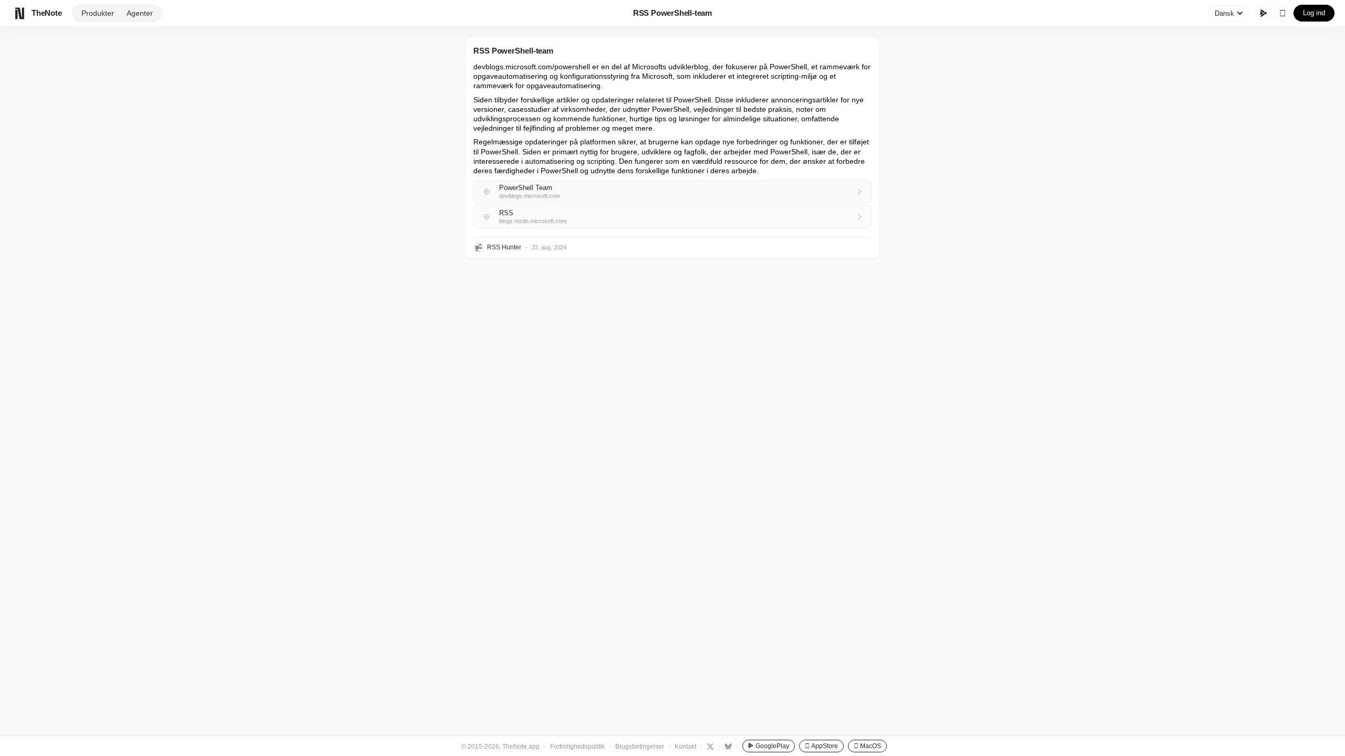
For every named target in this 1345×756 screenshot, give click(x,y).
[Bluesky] (727, 746)
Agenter (140, 13)
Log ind (1314, 13)
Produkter (97, 13)
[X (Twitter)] (709, 746)
